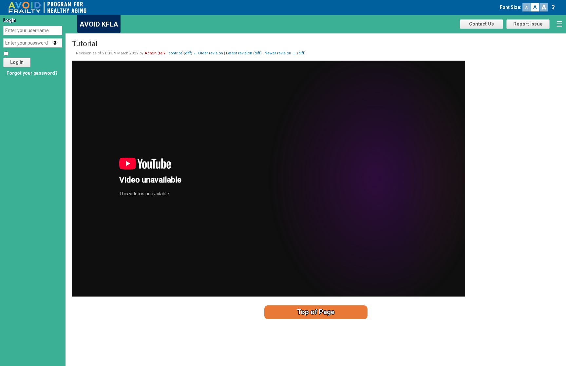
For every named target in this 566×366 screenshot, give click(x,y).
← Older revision (208, 53)
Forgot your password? (32, 73)
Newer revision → (280, 53)
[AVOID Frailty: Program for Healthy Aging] (47, 7)
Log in (17, 62)
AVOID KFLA (99, 24)
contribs (175, 53)
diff (188, 53)
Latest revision (239, 53)
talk (162, 53)
